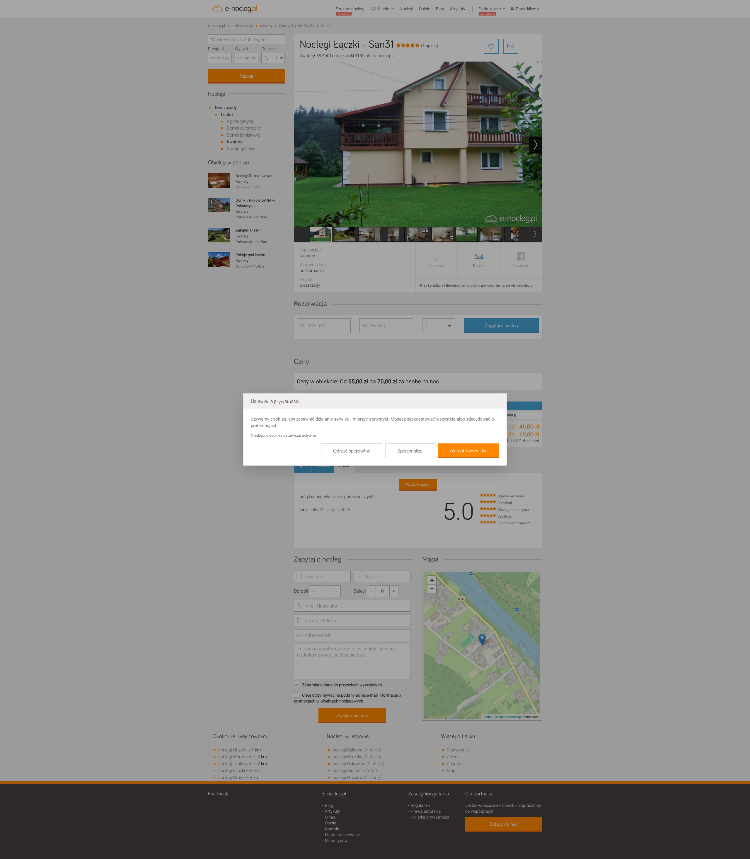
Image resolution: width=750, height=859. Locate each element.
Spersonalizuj (410, 451)
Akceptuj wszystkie (469, 450)
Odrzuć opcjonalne (351, 451)
